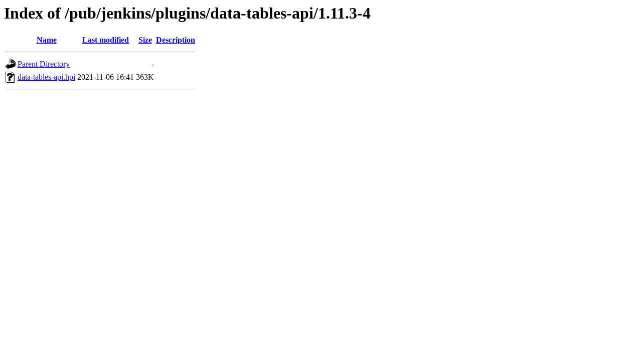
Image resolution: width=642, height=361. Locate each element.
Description (175, 40)
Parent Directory (44, 64)
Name (47, 40)
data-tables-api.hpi (46, 77)
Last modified (105, 40)
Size (145, 40)
